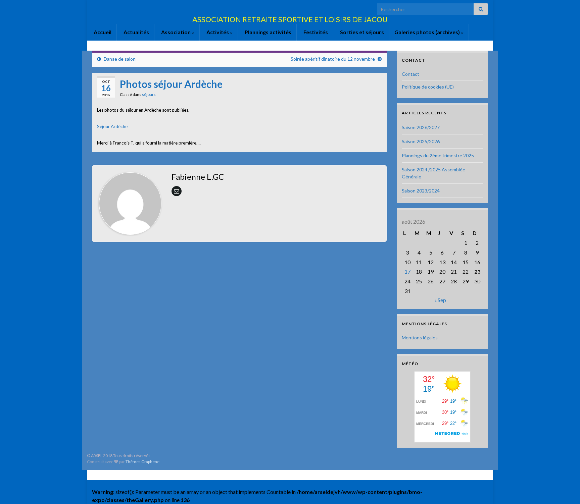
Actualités (136, 32)
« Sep (440, 300)
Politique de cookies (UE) (428, 87)
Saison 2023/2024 (421, 190)
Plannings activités (267, 32)
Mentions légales (420, 337)
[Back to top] (565, 489)
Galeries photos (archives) (427, 32)
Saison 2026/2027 (421, 127)
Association (176, 32)
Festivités (315, 32)
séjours (149, 94)
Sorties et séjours (361, 32)
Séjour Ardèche (112, 126)
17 (407, 271)
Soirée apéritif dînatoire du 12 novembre (333, 59)
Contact (410, 74)
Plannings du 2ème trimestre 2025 (438, 155)
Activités (217, 32)
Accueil (102, 32)
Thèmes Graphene (142, 461)
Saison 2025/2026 (421, 141)
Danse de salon (120, 59)
